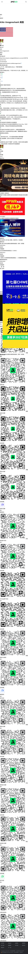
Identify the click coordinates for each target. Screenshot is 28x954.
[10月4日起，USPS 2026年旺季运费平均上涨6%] (14, 113)
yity (1, 149)
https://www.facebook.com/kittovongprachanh (10, 63)
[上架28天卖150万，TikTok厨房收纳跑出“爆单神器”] (14, 135)
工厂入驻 (9, 947)
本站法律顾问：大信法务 (18, 952)
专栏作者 (16, 945)
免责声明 (23, 943)
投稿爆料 (9, 945)
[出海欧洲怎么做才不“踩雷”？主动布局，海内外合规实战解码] (14, 140)
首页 (1, 14)
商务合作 (2, 947)
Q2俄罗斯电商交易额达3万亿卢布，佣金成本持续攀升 (12, 88)
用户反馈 (2, 945)
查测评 (1, 18)
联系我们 (23, 945)
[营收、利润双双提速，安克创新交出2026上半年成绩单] (14, 106)
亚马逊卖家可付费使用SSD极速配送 (8, 122)
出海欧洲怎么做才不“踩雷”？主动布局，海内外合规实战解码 (14, 142)
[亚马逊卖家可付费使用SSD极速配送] (14, 121)
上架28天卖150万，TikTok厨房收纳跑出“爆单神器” (11, 136)
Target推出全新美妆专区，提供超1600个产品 (10, 95)
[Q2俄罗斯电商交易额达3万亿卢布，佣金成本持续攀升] (14, 87)
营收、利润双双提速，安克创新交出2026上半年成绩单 (12, 108)
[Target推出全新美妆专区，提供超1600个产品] (14, 94)
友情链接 (16, 943)
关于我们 (2, 943)
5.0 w (1, 156)
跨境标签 (9, 943)
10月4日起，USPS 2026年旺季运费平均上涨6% (11, 115)
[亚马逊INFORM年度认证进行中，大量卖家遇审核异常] (14, 128)
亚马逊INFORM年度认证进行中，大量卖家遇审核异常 (12, 129)
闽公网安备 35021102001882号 (7, 952)
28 (0, 153)
